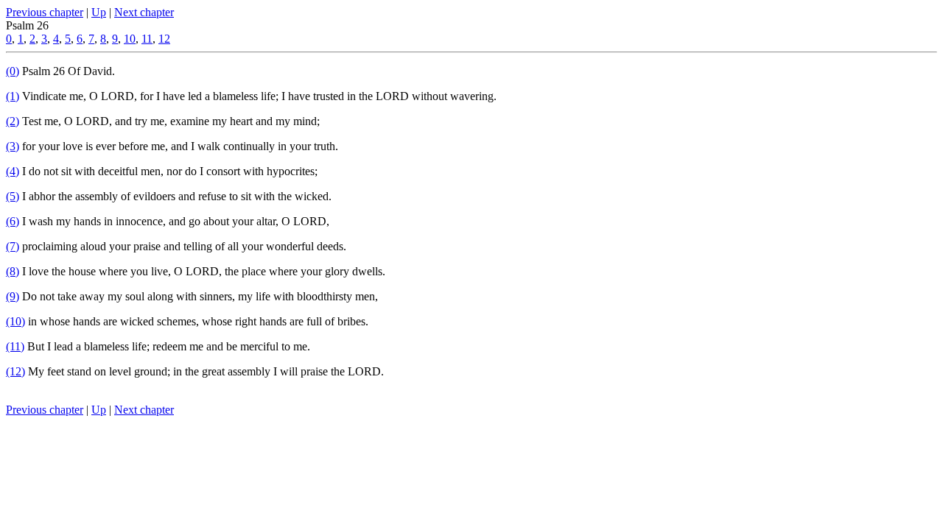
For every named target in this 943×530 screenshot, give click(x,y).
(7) (12, 246)
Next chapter (144, 12)
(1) (12, 96)
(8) (12, 271)
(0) (12, 71)
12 (164, 38)
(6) (12, 221)
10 (130, 38)
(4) (12, 171)
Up (98, 12)
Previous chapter (44, 12)
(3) (12, 146)
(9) (12, 296)
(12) (15, 371)
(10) (15, 321)
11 (147, 38)
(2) (12, 121)
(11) (15, 346)
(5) (12, 196)
